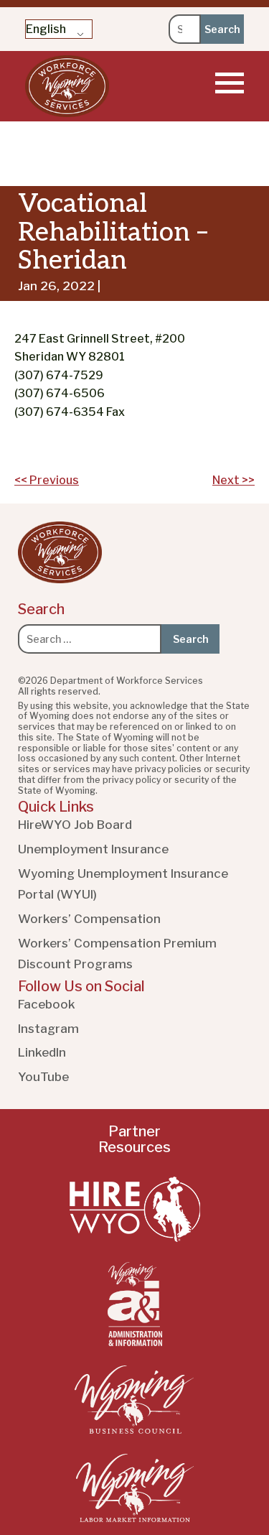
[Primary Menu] (229, 82)
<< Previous (46, 480)
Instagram (48, 1028)
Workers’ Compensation (89, 919)
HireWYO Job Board (75, 824)
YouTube (43, 1077)
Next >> (233, 480)
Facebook (46, 1004)
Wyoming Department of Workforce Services (67, 86)
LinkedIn (42, 1052)
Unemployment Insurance (93, 849)
